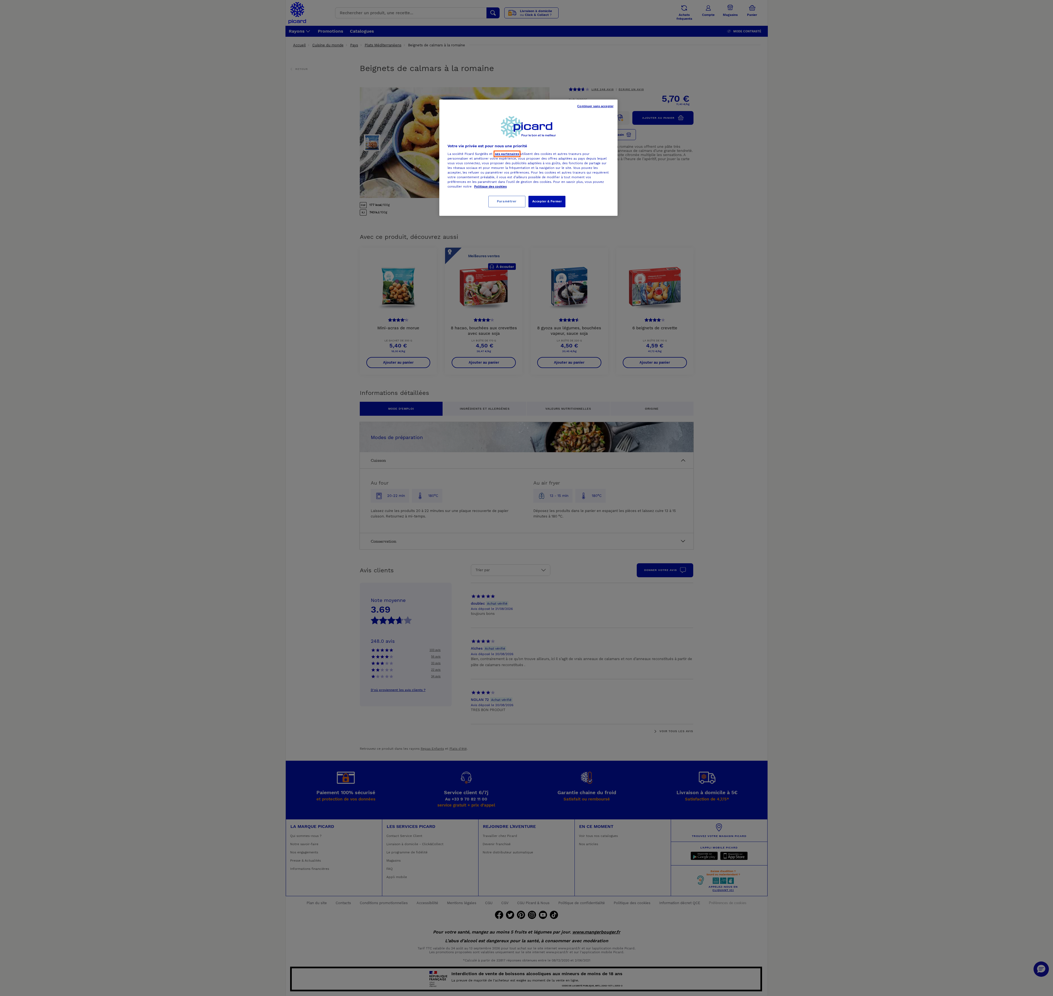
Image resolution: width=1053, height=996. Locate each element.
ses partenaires (507, 154)
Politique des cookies (490, 186)
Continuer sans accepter (595, 106)
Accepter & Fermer (547, 201)
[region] (528, 158)
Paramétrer (507, 201)
